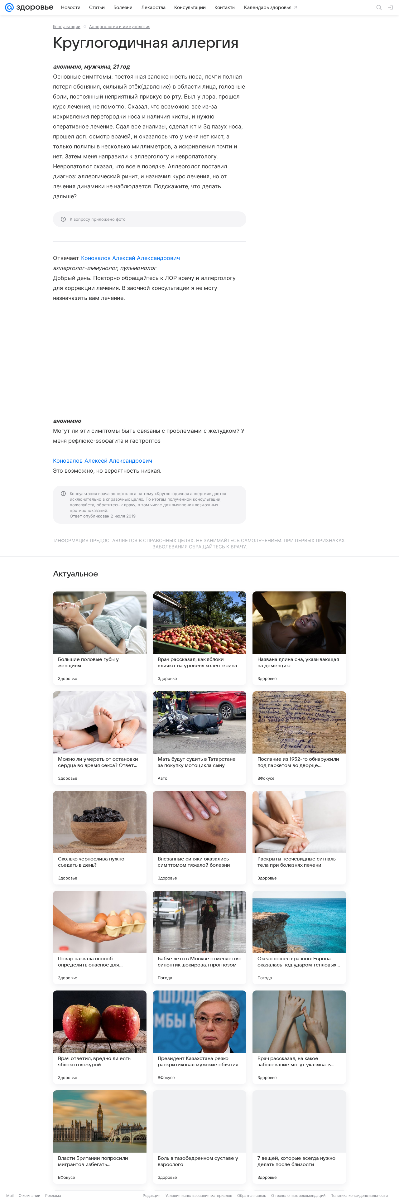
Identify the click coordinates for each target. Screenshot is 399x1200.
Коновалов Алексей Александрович (130, 258)
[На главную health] (34, 7)
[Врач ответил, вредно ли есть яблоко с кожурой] (100, 1037)
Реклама (53, 1195)
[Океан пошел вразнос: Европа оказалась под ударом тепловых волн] (299, 937)
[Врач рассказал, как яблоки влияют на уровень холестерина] (199, 638)
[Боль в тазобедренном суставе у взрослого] (199, 1137)
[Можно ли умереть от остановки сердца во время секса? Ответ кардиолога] (100, 738)
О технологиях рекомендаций (298, 1195)
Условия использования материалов (199, 1195)
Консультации (66, 26)
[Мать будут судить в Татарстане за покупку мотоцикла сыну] (199, 738)
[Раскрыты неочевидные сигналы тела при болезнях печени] (299, 837)
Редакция (152, 1195)
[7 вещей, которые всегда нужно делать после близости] (299, 1137)
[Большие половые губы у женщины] (100, 638)
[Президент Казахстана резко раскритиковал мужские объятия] (199, 1037)
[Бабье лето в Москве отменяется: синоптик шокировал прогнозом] (199, 937)
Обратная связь (251, 1195)
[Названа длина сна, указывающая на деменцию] (299, 638)
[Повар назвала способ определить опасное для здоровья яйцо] (100, 937)
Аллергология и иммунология (119, 26)
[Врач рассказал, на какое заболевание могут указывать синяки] (299, 1037)
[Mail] (9, 7)
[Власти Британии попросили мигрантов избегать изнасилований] (100, 1137)
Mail (10, 1195)
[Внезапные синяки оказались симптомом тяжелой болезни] (199, 837)
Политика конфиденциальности (359, 1195)
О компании (29, 1195)
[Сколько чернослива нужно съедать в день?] (100, 837)
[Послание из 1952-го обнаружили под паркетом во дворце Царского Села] (299, 738)
